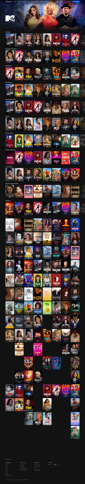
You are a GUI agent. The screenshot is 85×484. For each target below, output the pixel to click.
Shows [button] (19, 1)
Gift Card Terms (22, 465)
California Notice (22, 470)
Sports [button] (42, 1)
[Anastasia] (9, 238)
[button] (9, 39)
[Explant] (28, 294)
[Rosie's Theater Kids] (37, 390)
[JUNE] (47, 335)
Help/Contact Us (36, 464)
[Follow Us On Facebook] (49, 464)
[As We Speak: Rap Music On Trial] (56, 238)
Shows (6, 465)
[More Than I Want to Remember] (56, 363)
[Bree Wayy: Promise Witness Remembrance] (56, 252)
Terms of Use (22, 464)
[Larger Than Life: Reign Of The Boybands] (65, 335)
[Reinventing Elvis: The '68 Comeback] (9, 390)
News (47, 1)
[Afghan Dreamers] (56, 224)
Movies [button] (24, 1)
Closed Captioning (37, 465)
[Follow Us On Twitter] (52, 464)
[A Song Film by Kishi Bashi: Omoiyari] (75, 404)
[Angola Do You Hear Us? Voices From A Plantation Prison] (19, 238)
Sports (6, 470)
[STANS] (28, 404)
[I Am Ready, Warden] (28, 321)
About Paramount (37, 469)
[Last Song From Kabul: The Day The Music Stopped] (19, 349)
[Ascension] (65, 238)
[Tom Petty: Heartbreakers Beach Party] (28, 432)
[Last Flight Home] (9, 349)
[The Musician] (65, 363)
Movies (6, 466)
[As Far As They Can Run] (47, 238)
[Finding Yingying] (56, 294)
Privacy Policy (22, 466)
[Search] (50, 1)
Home (14, 1)
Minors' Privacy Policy (23, 469)
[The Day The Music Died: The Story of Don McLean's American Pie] (56, 280)
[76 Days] (19, 224)
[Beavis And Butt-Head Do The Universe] (19, 252)
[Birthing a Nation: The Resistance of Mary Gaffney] (47, 252)
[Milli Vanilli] (47, 363)
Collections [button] (31, 1)
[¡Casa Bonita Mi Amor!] (75, 252)
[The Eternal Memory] (9, 294)
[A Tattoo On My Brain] (28, 418)
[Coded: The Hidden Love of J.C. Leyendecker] (19, 280)
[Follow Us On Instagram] (58, 464)
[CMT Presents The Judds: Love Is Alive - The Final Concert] (37, 335)
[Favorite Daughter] (47, 294)
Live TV (37, 1)
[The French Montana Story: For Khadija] (9, 307)
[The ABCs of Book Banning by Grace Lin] (28, 224)
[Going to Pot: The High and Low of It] (47, 307)
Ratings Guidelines (37, 466)
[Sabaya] (37, 404)
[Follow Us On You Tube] (55, 464)
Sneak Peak (7, 474)
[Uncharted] (56, 432)
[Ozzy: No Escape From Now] (37, 377)
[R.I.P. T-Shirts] (65, 377)
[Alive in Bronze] (65, 224)
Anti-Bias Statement (37, 470)
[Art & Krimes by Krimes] (37, 238)
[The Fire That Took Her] (65, 294)
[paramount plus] (8, 1)
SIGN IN (69, 1)
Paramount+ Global (8, 475)
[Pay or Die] (56, 377)
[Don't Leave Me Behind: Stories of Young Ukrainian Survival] (65, 280)
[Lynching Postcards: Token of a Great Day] (47, 349)
